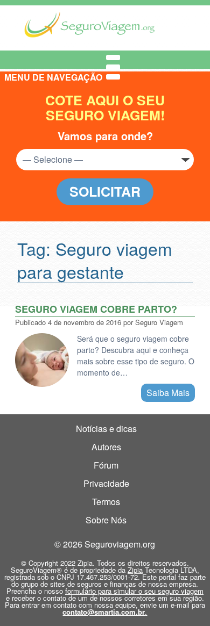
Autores (106, 447)
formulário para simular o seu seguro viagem (134, 591)
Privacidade (106, 483)
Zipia (135, 570)
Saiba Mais (168, 392)
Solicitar (105, 191)
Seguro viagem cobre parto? (96, 309)
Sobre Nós (106, 520)
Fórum (106, 465)
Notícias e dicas (106, 428)
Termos (106, 501)
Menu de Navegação (62, 60)
